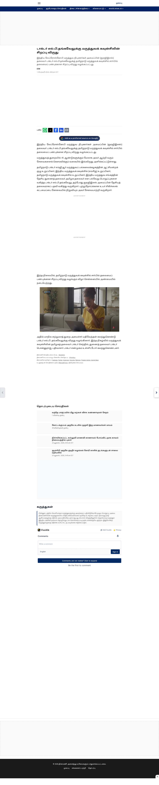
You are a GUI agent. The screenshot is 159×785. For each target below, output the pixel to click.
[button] (39, 3)
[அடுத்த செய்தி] (156, 393)
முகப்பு (119, 3)
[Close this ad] (157, 776)
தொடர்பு (91, 768)
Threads (83, 360)
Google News (95, 360)
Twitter (60, 360)
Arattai (88, 360)
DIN (38, 69)
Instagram (66, 360)
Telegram (77, 360)
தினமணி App (63, 363)
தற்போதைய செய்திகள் (56, 9)
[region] (79, 28)
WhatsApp (72, 357)
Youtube (72, 360)
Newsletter (62, 355)
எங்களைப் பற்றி (79, 768)
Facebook (55, 360)
